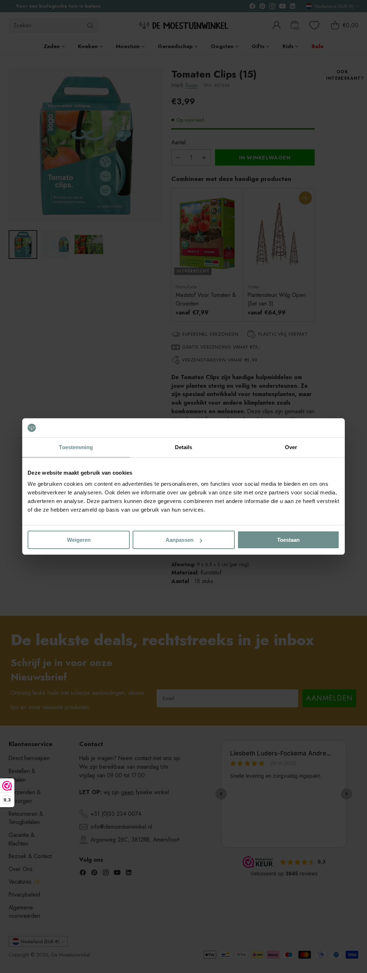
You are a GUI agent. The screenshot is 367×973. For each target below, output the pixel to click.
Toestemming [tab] (76, 447)
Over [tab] (291, 447)
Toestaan (288, 540)
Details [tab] (183, 447)
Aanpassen (180, 540)
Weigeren (79, 540)
